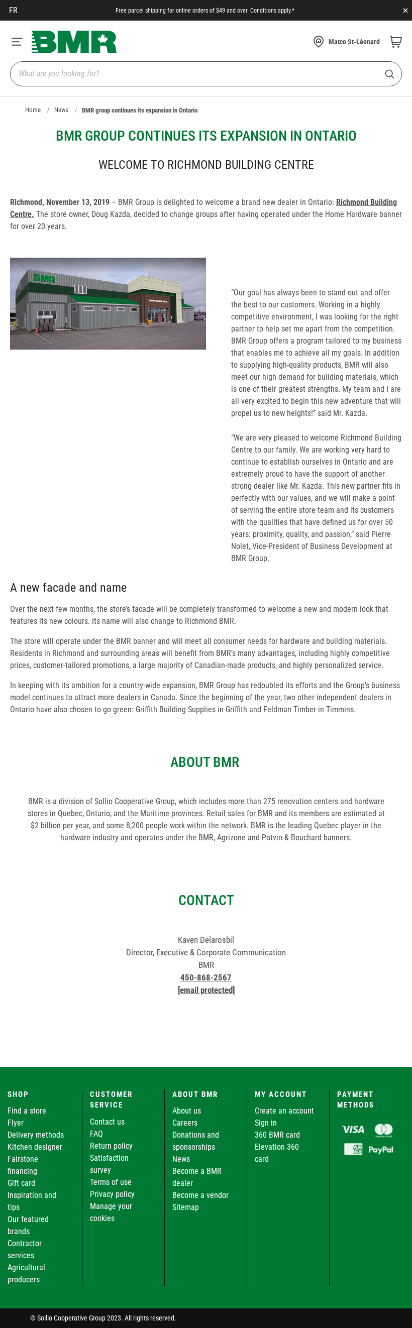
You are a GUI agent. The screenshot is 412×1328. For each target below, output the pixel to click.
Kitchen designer (35, 1147)
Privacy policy (112, 1194)
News (61, 110)
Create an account (284, 1111)
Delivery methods (36, 1135)
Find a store (27, 1111)
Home (33, 110)
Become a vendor (200, 1195)
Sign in (266, 1123)
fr (13, 10)
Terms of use (111, 1182)
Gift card (21, 1183)
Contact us (107, 1122)
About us (186, 1111)
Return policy (111, 1146)
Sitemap (185, 1207)
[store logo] (74, 42)
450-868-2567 (206, 977)
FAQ (96, 1134)
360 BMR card (277, 1135)
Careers (184, 1123)
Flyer (16, 1123)
